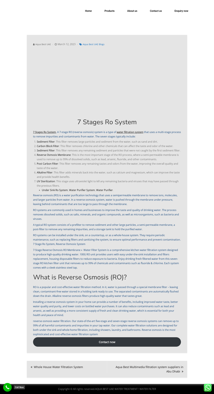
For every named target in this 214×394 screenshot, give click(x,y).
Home (88, 10)
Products (109, 10)
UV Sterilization (46, 181)
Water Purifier (104, 190)
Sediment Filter (46, 141)
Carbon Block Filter (48, 146)
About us (132, 10)
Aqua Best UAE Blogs (93, 44)
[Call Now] (7, 387)
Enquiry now (181, 10)
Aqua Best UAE (43, 44)
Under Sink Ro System (55, 190)
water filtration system (130, 132)
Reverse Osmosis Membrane (54, 155)
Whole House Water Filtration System (58, 367)
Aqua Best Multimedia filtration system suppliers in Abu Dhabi (149, 369)
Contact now (107, 342)
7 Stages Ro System (44, 132)
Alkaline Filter (44, 172)
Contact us (156, 10)
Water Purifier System (82, 190)
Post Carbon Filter (47, 163)
